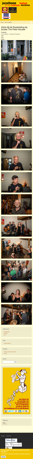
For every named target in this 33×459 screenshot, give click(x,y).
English (4, 422)
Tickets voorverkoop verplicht (10, 351)
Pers (5, 335)
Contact (5, 353)
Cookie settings (7, 343)
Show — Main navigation (6, 22)
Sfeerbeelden (7, 331)
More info (27, 454)
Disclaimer (8, 436)
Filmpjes (5, 333)
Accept (3, 456)
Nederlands (5, 423)
